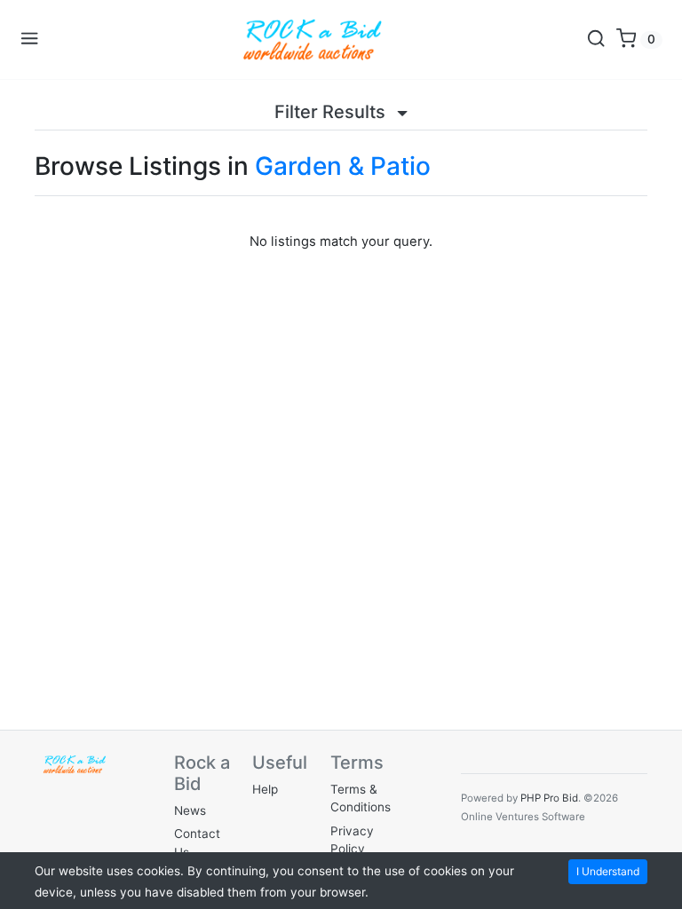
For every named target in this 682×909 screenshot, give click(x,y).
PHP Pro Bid (549, 798)
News (190, 810)
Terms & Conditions (360, 798)
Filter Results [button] (332, 112)
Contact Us (197, 842)
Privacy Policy (352, 840)
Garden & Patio (343, 166)
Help (265, 789)
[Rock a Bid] (312, 39)
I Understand (607, 871)
